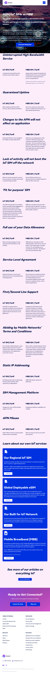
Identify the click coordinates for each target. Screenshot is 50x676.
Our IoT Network (30, 619)
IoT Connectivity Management (33, 623)
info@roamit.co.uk (18, 660)
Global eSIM (6, 623)
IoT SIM (4, 619)
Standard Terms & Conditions (33, 638)
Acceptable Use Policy (31, 642)
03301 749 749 (7, 660)
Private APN (29, 621)
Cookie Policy (29, 645)
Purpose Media (13, 671)
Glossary (5, 642)
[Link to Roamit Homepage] (8, 2)
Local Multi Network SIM (9, 621)
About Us (5, 635)
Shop (4, 628)
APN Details (29, 649)
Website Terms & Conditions (33, 635)
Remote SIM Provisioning (9, 626)
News (4, 638)
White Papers (6, 640)
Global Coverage (30, 626)
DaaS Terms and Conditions (33, 640)
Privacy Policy (29, 647)
